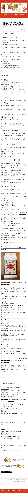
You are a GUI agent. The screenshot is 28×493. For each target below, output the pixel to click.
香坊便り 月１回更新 (7, 471)
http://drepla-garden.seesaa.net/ (9, 130)
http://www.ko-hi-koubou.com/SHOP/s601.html (13, 358)
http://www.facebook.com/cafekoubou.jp (11, 413)
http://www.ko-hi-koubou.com (8, 450)
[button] (25, 300)
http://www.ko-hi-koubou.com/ (9, 44)
